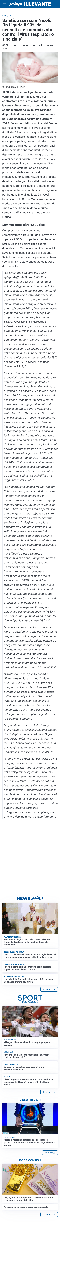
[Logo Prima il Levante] (30, 4)
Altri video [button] (50, 1152)
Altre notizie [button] (49, 989)
